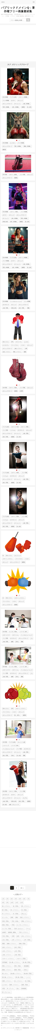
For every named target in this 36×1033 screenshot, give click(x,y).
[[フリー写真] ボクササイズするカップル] (18, 664)
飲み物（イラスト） (16, 973)
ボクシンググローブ (7, 103)
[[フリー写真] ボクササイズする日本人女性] (18, 738)
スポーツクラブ (6, 635)
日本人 (17, 641)
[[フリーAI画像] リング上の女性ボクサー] (18, 94)
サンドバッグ (18, 555)
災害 (13, 936)
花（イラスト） (18, 981)
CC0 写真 (5, 174)
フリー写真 (22, 174)
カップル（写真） (13, 631)
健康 (12, 641)
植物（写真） (22, 943)
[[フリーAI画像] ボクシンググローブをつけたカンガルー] (18, 138)
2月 (7, 898)
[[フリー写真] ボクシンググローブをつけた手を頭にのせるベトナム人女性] (18, 422)
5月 (20, 898)
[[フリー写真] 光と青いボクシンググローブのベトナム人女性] (18, 514)
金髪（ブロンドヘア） (14, 804)
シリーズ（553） (15, 745)
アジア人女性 (13, 97)
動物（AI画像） (27, 146)
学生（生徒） (15, 921)
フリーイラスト (15, 345)
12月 (21, 902)
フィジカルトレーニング (16, 301)
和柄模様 (23, 988)
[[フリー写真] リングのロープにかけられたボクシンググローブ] (18, 172)
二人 (31, 638)
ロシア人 (25, 798)
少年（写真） (27, 940)
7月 (28, 898)
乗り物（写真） (20, 977)
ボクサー (13, 100)
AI (3, 555)
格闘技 (23, 107)
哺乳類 (4, 149)
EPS (12, 341)
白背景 (21, 391)
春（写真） (16, 906)
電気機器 (26, 966)
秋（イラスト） (15, 910)
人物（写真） (6, 308)
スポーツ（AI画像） (23, 97)
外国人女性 (5, 221)
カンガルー (12, 142)
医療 (12, 917)
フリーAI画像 (6, 100)
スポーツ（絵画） (13, 174)
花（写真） (28, 981)
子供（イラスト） (24, 932)
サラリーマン (19, 341)
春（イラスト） (6, 906)
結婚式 (4, 932)
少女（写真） (6, 940)
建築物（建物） (12, 932)
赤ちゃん (23, 913)
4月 (16, 898)
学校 (13, 925)
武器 (3, 988)
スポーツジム (15, 635)
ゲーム (28, 928)
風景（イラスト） (14, 984)
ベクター (23, 345)
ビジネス (26, 341)
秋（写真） (24, 910)
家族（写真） (6, 925)
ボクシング (20, 100)
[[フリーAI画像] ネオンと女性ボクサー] (18, 209)
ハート (28, 977)
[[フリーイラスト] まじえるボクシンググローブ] (18, 593)
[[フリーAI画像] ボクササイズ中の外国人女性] (18, 299)
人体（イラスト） (7, 951)
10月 (12, 902)
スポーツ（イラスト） (8, 558)
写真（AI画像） (6, 107)
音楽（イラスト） (25, 917)
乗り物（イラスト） (7, 977)
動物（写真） (18, 969)
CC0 (15, 997)
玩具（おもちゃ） (19, 928)
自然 (18, 936)
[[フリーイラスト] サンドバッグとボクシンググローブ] (18, 553)
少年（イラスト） (17, 940)
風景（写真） (25, 984)
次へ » (22, 888)
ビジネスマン (6, 345)
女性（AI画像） (15, 107)
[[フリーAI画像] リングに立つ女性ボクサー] (18, 253)
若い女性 (29, 107)
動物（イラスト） (7, 969)
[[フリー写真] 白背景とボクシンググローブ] (18, 383)
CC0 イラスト (6, 341)
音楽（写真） (6, 921)
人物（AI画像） (26, 103)
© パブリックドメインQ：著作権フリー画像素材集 (15, 1028)
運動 (28, 308)
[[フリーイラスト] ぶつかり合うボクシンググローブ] (18, 704)
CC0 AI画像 (5, 97)
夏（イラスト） (25, 906)
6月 (24, 898)
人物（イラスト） (18, 348)
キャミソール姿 (21, 742)
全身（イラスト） (7, 351)
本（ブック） (10, 988)
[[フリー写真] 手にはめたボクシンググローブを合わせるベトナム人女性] (18, 468)
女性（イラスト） (7, 947)
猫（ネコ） (5, 973)
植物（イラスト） (12, 943)
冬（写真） (16, 913)
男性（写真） (18, 966)
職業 (25, 351)
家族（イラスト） (26, 921)
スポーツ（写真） (14, 211)
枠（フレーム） (6, 992)
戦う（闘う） (17, 715)
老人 (18, 988)
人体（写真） (18, 951)
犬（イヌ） (5, 917)
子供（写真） (6, 936)
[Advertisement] (18, 43)
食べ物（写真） (27, 962)
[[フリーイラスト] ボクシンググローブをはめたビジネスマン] (18, 339)
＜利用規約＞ (12, 1016)
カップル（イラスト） (23, 925)
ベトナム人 (12, 430)
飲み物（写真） (28, 973)
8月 (3, 902)
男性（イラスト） (17, 351)
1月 (3, 898)
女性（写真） (22, 308)
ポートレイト (17, 103)
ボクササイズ (6, 304)
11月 (17, 902)
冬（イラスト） (6, 913)
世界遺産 (4, 962)
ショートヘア (6, 745)
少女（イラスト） (26, 936)
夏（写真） (5, 910)
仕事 (26, 348)
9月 (7, 902)
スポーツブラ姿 (15, 426)
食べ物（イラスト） (14, 962)
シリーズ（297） (24, 631)
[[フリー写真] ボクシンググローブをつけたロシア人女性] (18, 787)
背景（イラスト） (7, 981)
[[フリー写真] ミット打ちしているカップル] (18, 627)
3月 (12, 898)
